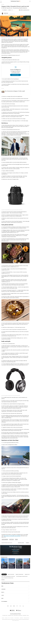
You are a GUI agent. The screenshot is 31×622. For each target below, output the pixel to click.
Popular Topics (4, 574)
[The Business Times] (15, 1)
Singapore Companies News (19, 574)
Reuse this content (21, 542)
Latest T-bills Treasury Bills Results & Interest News (8, 576)
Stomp (28, 615)
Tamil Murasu (24, 615)
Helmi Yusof (6, 13)
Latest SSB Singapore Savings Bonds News (21, 576)
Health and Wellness (5, 539)
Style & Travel (11, 539)
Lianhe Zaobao (16, 615)
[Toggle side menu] (1, 1)
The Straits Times (4, 615)
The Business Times (10, 615)
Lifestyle (16, 539)
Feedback (27, 542)
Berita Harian (20, 615)
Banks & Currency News (11, 574)
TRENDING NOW (4, 557)
